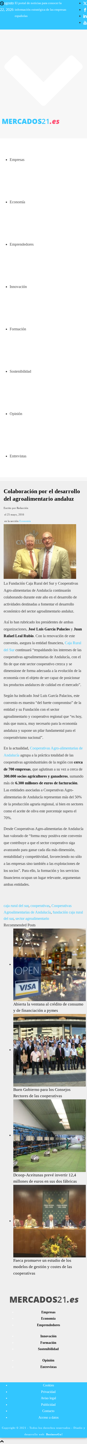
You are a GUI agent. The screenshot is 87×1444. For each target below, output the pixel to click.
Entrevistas (18, 456)
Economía (17, 202)
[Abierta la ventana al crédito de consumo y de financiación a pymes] (49, 964)
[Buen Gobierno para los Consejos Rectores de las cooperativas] (49, 1050)
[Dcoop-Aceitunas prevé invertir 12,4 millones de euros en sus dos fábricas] (49, 1135)
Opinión (16, 414)
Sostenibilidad (20, 371)
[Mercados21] (43, 121)
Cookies (48, 1385)
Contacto (48, 1411)
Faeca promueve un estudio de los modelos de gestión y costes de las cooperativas (42, 1267)
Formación (18, 329)
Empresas (17, 160)
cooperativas (40, 906)
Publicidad (48, 1404)
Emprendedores (22, 244)
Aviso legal (48, 1398)
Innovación (18, 287)
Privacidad (48, 1392)
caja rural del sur (16, 906)
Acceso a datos (48, 1417)
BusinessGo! (54, 1434)
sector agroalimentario (32, 918)
